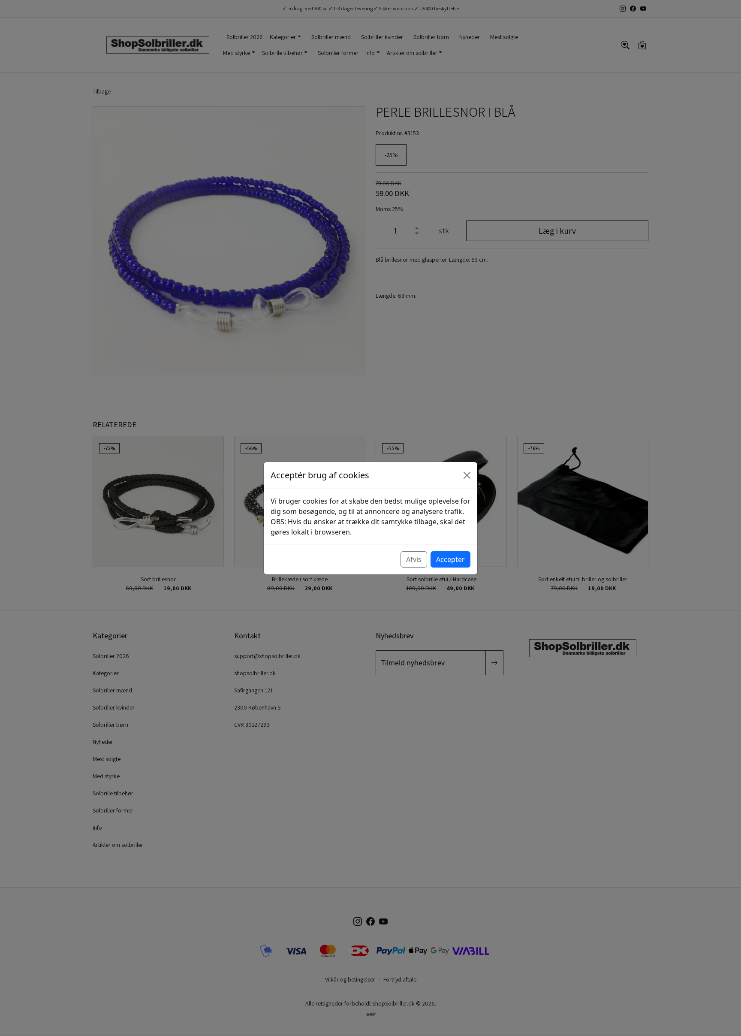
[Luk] (467, 475)
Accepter (450, 559)
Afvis (414, 559)
